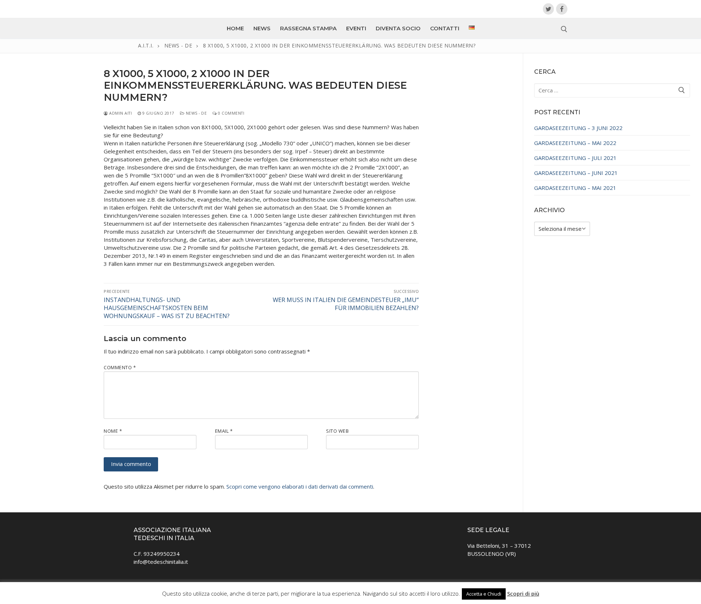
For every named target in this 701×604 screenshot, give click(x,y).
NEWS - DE (195, 113)
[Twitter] (548, 9)
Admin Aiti (120, 113)
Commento (120, 367)
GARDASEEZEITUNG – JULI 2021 (575, 157)
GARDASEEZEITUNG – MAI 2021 (575, 187)
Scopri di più (523, 593)
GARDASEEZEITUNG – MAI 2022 (575, 142)
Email (224, 431)
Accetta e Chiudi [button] (483, 593)
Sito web (337, 431)
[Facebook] (561, 9)
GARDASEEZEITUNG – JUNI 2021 (576, 172)
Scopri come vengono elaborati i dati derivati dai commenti (299, 486)
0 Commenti (230, 113)
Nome (113, 431)
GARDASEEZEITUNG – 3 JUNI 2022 (578, 127)
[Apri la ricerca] (564, 29)
